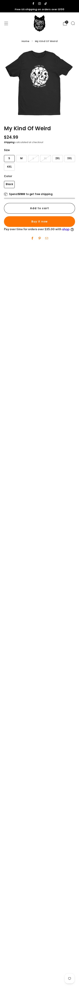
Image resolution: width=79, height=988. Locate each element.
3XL (69, 158)
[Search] (73, 23)
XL (45, 158)
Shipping (9, 142)
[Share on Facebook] (32, 238)
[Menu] (6, 23)
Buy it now (39, 221)
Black (9, 184)
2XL (57, 158)
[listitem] (39, 9)
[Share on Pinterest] (39, 238)
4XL (9, 166)
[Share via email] (47, 238)
